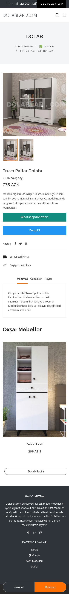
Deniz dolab (34, 444)
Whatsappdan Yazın (34, 217)
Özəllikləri (36, 278)
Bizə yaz (50, 587)
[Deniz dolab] (34, 389)
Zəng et (19, 587)
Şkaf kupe (34, 555)
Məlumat (22, 278)
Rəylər (48, 278)
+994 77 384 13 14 (51, 3)
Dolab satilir (36, 471)
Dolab (34, 549)
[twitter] (34, 533)
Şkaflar (34, 566)
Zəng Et (34, 230)
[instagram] (41, 533)
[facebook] (28, 533)
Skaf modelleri (34, 561)
